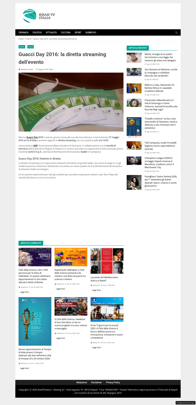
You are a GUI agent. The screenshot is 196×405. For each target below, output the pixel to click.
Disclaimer (96, 382)
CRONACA (23, 32)
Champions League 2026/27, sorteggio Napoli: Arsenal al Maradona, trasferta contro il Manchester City (159, 163)
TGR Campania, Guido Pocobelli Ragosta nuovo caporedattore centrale (160, 145)
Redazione (81, 382)
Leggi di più (24, 292)
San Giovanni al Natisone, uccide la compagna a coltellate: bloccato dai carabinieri (161, 72)
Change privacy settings (185, 403)
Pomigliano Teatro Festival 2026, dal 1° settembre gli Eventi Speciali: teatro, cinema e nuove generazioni (161, 181)
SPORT (78, 32)
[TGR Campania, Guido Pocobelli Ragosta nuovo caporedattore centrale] (134, 145)
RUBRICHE (91, 32)
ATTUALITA (51, 32)
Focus (30, 46)
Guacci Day (32, 137)
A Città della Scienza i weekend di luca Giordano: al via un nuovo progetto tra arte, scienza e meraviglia (71, 324)
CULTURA (65, 32)
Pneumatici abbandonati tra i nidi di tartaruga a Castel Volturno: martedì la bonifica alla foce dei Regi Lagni (161, 105)
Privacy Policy (113, 382)
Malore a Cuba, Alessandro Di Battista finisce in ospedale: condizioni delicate (159, 88)
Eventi (21, 46)
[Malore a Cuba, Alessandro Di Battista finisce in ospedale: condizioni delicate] (134, 88)
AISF (35, 145)
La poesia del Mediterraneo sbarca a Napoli (104, 279)
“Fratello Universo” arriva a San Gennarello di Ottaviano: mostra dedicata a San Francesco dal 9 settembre (161, 123)
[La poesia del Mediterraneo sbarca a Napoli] (107, 261)
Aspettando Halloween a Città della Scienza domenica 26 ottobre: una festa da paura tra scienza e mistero (70, 274)
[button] (176, 32)
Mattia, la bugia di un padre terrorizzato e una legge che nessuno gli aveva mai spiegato (160, 57)
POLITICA (37, 32)
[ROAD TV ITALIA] (39, 15)
